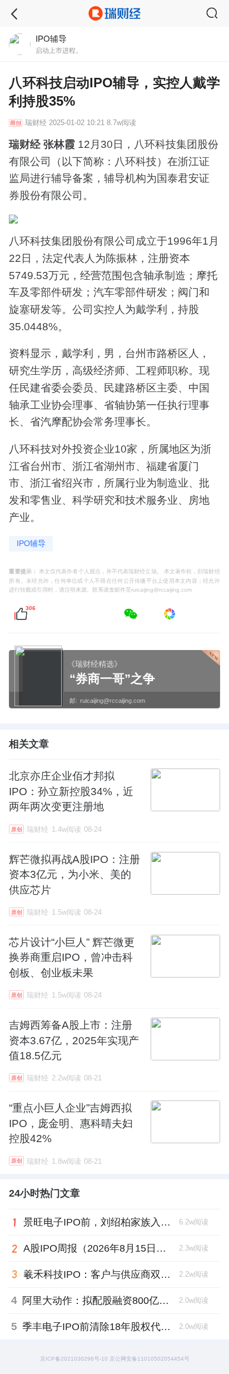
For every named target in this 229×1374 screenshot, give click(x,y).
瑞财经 (36, 123)
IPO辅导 (31, 543)
